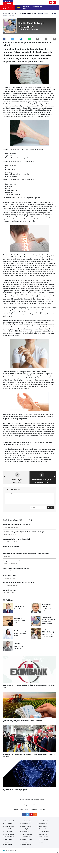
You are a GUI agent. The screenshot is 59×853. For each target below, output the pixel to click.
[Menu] (50, 2)
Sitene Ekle (42, 809)
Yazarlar (14, 13)
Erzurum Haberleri (43, 839)
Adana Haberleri (43, 826)
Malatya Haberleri (26, 844)
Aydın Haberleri (26, 831)
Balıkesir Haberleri (27, 839)
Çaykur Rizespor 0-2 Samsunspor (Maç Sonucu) (33, 7)
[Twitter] (12, 39)
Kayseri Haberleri (9, 829)
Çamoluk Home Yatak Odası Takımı (24, 799)
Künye (21, 809)
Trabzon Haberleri (43, 837)
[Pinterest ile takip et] (31, 814)
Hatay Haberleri (9, 839)
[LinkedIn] (21, 39)
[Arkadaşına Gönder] (37, 39)
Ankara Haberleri (43, 821)
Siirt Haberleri (42, 842)
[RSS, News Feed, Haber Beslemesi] (35, 814)
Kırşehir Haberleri (9, 837)
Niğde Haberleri (43, 834)
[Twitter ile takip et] (28, 814)
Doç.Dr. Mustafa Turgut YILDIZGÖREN (27, 13)
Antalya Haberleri (9, 826)
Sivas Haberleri (43, 829)
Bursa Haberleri (43, 823)
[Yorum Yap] (54, 39)
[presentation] (8, 8)
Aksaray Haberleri (9, 834)
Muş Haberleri (8, 844)
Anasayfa (7, 13)
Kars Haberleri (8, 842)
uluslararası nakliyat (39, 799)
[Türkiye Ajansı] (8, 2)
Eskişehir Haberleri (27, 826)
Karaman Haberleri (44, 831)
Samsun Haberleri (26, 837)
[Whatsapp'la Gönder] (29, 39)
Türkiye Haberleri (9, 821)
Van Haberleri (25, 842)
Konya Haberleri (26, 823)
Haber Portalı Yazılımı (11, 850)
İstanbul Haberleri (26, 821)
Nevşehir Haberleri (27, 834)
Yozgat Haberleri (9, 831)
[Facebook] (4, 39)
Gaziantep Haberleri (27, 829)
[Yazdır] (46, 39)
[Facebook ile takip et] (24, 814)
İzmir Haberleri (8, 823)
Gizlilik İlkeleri (34, 809)
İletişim (27, 809)
